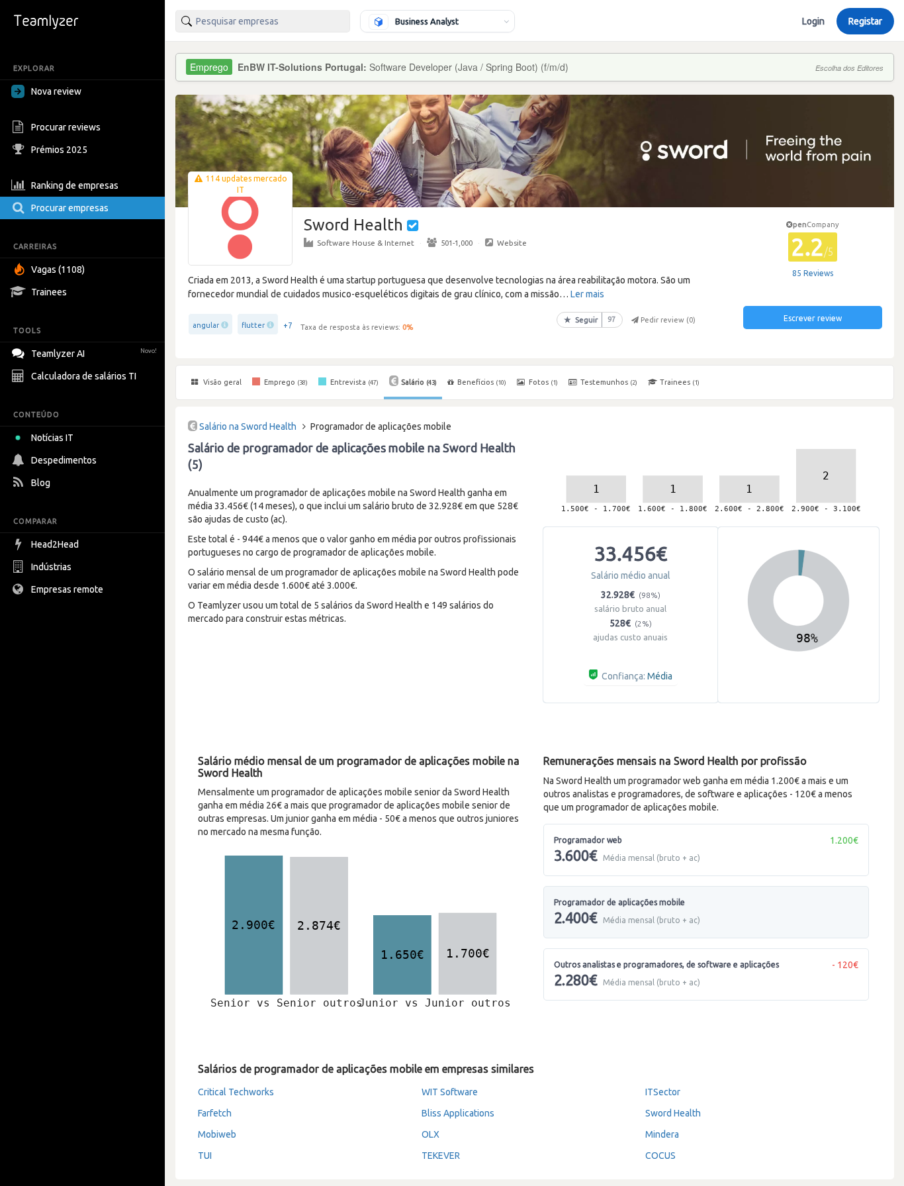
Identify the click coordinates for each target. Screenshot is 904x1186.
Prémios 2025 (59, 149)
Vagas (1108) (58, 269)
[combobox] (262, 21)
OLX (430, 1134)
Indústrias (51, 567)
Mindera (662, 1134)
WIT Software (450, 1092)
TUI (205, 1155)
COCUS (660, 1155)
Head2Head (55, 544)
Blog (40, 482)
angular (206, 325)
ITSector (662, 1092)
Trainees (49, 292)
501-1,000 (457, 242)
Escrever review (813, 318)
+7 (288, 325)
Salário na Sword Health (247, 426)
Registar (865, 21)
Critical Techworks (236, 1092)
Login (813, 21)
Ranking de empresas (74, 185)
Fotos (542, 382)
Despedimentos (64, 460)
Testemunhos (607, 382)
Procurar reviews (66, 127)
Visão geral (221, 382)
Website (512, 242)
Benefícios (481, 382)
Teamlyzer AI (94, 354)
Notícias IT (52, 437)
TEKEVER (441, 1155)
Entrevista (353, 382)
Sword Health (673, 1113)
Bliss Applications (458, 1113)
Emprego (285, 382)
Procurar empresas (70, 208)
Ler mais (587, 294)
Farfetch (215, 1113)
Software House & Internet (365, 242)
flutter (253, 325)
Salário (419, 382)
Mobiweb (217, 1134)
